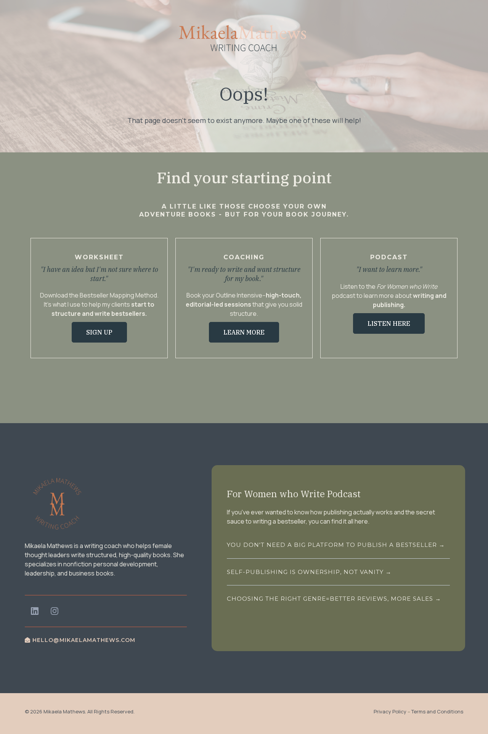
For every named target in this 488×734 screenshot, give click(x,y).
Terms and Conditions (437, 711)
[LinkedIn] (35, 611)
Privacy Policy (390, 711)
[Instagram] (54, 611)
